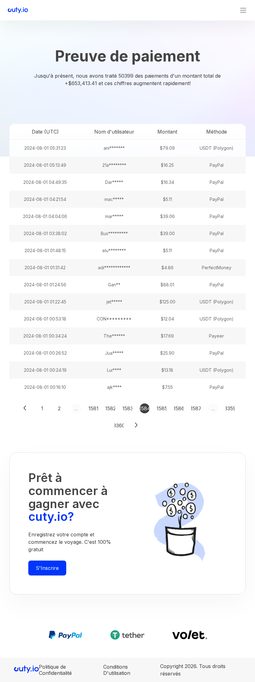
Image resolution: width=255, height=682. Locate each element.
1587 (196, 408)
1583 (127, 408)
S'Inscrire (47, 568)
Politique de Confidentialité (55, 670)
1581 (93, 408)
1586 (179, 408)
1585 (162, 408)
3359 (230, 408)
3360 (119, 425)
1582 (110, 408)
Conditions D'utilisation (116, 670)
